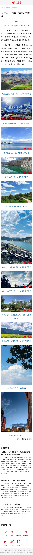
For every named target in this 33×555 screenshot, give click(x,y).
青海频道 (8, 7)
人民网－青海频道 (24, 26)
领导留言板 (25, 535)
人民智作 (18, 545)
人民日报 (5, 535)
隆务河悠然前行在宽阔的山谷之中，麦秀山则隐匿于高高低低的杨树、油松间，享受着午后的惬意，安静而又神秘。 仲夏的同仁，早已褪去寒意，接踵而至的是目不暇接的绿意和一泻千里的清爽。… (16, 511)
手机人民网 (18, 535)
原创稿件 (14, 7)
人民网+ (11, 535)
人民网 (2, 7)
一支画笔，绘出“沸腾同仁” (11, 504)
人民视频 (5, 545)
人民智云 (11, 545)
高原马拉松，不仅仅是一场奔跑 (13, 480)
